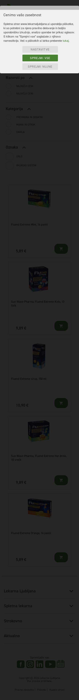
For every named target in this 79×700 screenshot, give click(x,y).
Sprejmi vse (40, 58)
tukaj (66, 40)
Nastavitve (40, 49)
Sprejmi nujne (40, 66)
